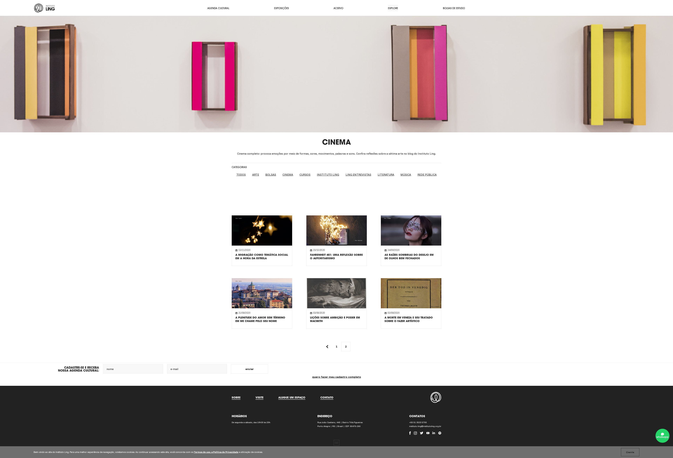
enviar (249, 369)
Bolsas (270, 174)
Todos (241, 174)
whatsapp (662, 437)
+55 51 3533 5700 (418, 422)
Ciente (630, 452)
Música (405, 174)
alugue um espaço (291, 397)
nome (110, 369)
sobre (236, 397)
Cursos (305, 174)
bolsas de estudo (454, 8)
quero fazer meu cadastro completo (336, 377)
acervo (338, 8)
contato (326, 397)
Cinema (288, 174)
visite (259, 397)
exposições (281, 8)
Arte (255, 174)
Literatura (386, 174)
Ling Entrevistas (358, 174)
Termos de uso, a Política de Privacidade (216, 452)
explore (393, 8)
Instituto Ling (328, 174)
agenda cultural (218, 8)
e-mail (174, 369)
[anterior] (327, 346)
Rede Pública (427, 174)
